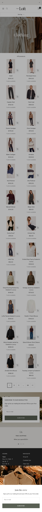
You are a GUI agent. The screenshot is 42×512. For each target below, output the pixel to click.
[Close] (39, 468)
